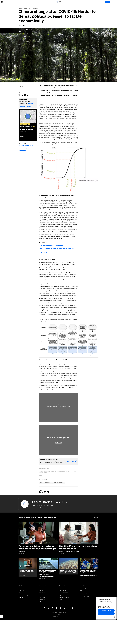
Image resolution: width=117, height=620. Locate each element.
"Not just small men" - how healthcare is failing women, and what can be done (27, 572)
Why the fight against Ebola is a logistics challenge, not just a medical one (88, 572)
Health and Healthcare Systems (28, 8)
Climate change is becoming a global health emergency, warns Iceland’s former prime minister (68, 572)
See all (96, 517)
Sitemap (58, 614)
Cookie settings (106, 616)
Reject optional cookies (106, 610)
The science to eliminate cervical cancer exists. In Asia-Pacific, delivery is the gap (37, 547)
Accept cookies (58, 409)
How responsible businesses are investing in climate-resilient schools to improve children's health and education (47, 572)
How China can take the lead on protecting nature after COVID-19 (57, 248)
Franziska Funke (22, 85)
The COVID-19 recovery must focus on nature (51, 245)
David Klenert (22, 89)
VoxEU (21, 31)
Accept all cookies (106, 613)
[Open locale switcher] (1, 616)
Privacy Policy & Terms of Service (58, 612)
